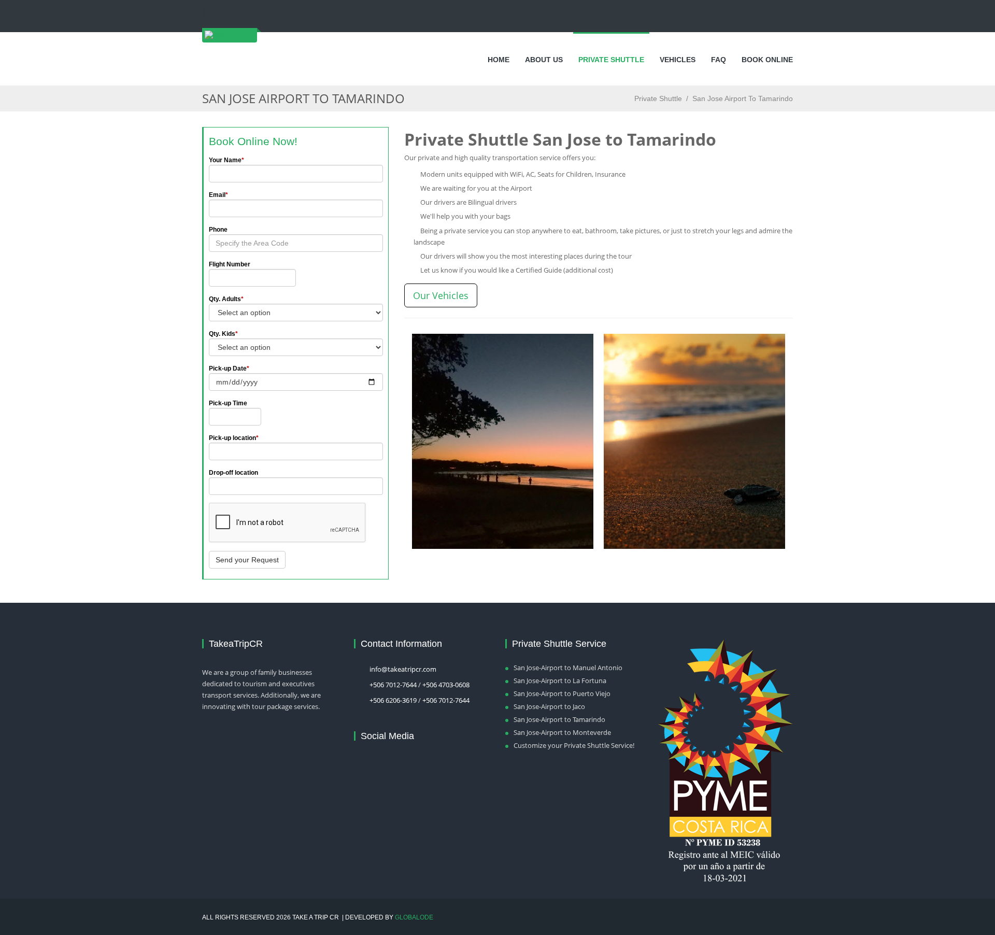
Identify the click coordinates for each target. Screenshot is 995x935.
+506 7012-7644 (393, 684)
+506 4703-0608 (446, 684)
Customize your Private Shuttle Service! (574, 745)
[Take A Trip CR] (229, 38)
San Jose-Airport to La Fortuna (560, 680)
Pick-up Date (229, 368)
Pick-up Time (228, 403)
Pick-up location (234, 438)
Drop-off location (233, 472)
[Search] (211, 13)
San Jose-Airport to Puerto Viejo (562, 693)
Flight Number (229, 264)
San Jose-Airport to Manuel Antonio (568, 667)
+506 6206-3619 (393, 700)
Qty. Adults (226, 299)
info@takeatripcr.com (402, 669)
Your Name (226, 160)
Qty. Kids (223, 333)
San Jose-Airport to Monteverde (562, 732)
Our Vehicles (440, 295)
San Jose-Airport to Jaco (549, 706)
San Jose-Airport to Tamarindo (559, 719)
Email (218, 195)
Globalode (414, 917)
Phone (218, 229)
